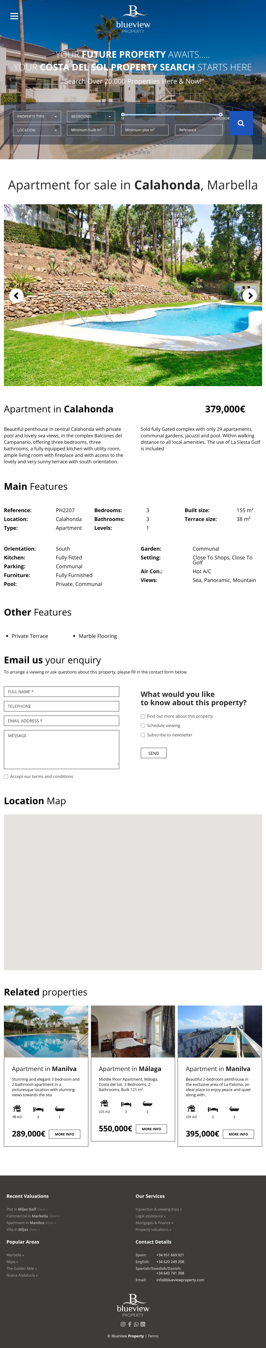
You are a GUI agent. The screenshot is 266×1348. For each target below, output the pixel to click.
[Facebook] (131, 1325)
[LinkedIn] (144, 1325)
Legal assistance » (151, 1216)
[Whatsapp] (137, 1325)
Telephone (19, 706)
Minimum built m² (86, 130)
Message (17, 735)
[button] (14, 16)
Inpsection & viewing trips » (159, 1209)
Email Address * (25, 721)
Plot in (27, 1209)
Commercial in (33, 1216)
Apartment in (44, 1069)
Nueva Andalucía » (22, 1275)
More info (64, 1134)
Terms (153, 1336)
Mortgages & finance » (154, 1222)
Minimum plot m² (140, 130)
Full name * (21, 692)
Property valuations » (153, 1229)
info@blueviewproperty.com (180, 1280)
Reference (187, 130)
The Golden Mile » (21, 1268)
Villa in (23, 1229)
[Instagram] (124, 1325)
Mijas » (12, 1261)
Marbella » (15, 1255)
